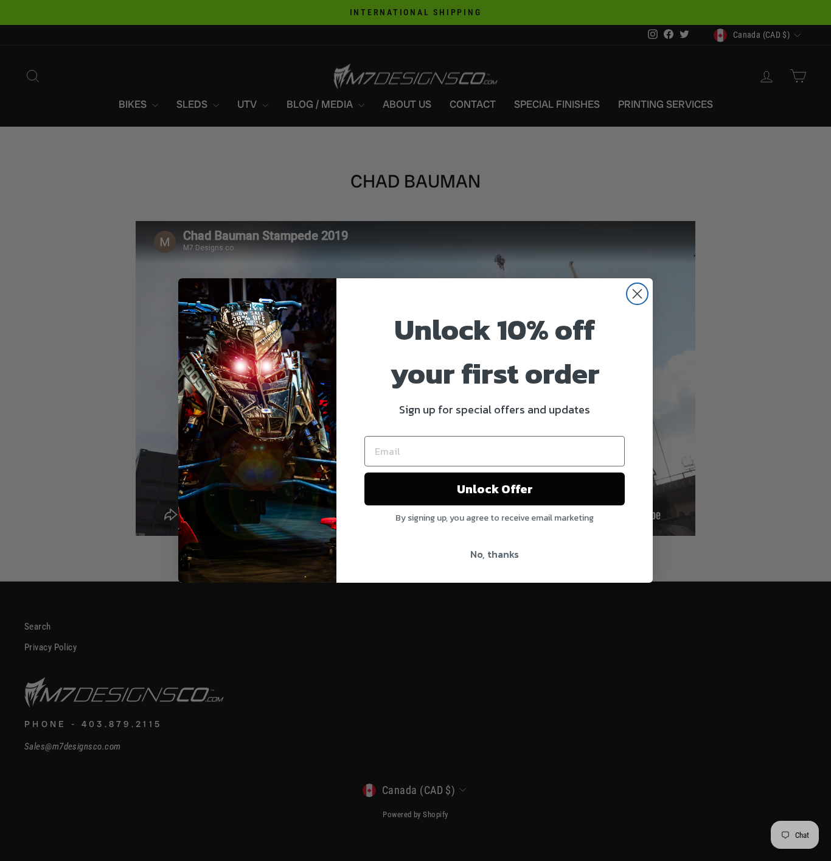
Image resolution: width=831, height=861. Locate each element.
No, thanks (494, 554)
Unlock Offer (495, 489)
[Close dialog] (637, 293)
